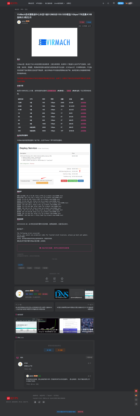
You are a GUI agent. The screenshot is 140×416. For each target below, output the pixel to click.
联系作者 (80, 412)
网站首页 (31, 3)
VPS (22, 9)
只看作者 (89, 357)
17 (36, 294)
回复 (30, 369)
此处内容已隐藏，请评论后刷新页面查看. (55, 248)
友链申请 (35, 395)
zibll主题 (53, 398)
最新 (17, 357)
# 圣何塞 (45, 268)
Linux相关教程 (58, 3)
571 (32, 294)
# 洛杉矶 (29, 268)
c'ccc (33, 384)
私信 (89, 22)
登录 (50, 350)
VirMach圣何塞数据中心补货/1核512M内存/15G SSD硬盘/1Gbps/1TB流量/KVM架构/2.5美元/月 (54, 16)
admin (23, 21)
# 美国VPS (21, 268)
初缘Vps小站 (46, 398)
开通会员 (130, 3)
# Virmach (37, 268)
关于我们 (56, 395)
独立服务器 (48, 3)
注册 (61, 350)
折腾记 (69, 3)
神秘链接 (63, 398)
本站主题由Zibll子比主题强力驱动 (66, 412)
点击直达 (83, 102)
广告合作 (49, 395)
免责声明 (42, 395)
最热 (21, 357)
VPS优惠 (39, 3)
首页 (17, 9)
